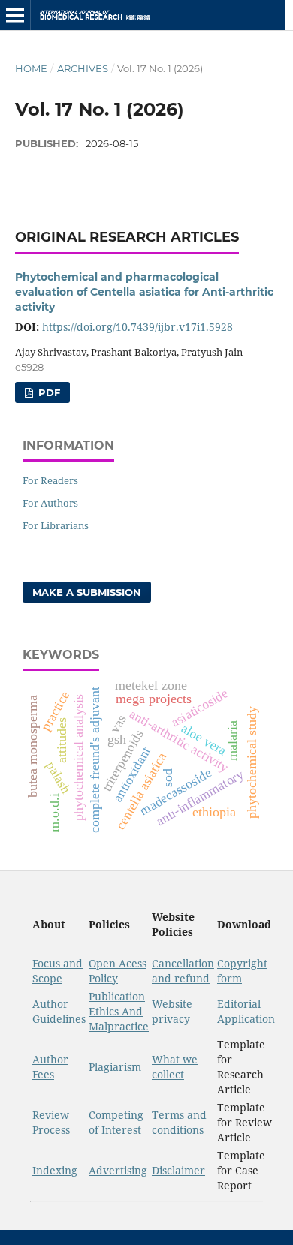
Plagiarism (115, 1067)
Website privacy (172, 1011)
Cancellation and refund (183, 970)
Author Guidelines (59, 1011)
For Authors (50, 503)
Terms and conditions (179, 1122)
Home (31, 68)
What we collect (175, 1066)
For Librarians (56, 525)
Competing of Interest (116, 1122)
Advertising (118, 1170)
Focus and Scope (57, 970)
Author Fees (50, 1066)
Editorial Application (246, 1011)
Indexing (54, 1170)
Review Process (51, 1122)
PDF (47, 392)
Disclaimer (178, 1170)
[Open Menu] (15, 15)
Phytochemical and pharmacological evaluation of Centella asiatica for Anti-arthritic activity (144, 292)
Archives (82, 68)
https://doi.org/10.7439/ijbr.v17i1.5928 (137, 327)
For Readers (50, 480)
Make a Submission (86, 592)
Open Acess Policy (117, 970)
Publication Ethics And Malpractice (119, 1011)
